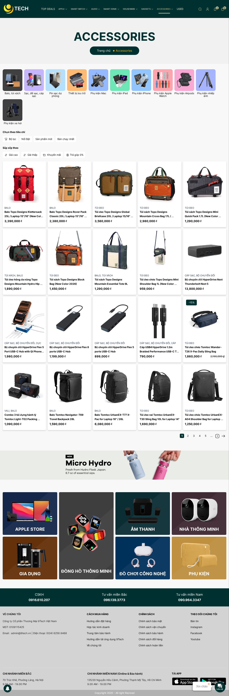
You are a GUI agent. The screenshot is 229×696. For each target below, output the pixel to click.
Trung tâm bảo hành (98, 633)
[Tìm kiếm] (200, 9)
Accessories (163, 9)
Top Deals (48, 8)
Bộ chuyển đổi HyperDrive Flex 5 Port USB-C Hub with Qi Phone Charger (24, 351)
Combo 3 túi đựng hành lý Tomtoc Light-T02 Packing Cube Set (21, 419)
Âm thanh (143, 529)
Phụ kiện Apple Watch (163, 94)
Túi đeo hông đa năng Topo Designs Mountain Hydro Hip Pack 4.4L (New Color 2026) (22, 284)
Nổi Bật (25, 138)
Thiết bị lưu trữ (77, 93)
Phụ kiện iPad (120, 93)
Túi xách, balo (13, 275)
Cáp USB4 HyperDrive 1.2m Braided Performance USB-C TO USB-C (159, 351)
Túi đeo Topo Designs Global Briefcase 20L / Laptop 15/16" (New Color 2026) (113, 216)
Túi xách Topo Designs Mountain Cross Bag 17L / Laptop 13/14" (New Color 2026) (159, 216)
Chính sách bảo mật (150, 621)
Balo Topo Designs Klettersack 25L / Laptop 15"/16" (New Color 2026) (24, 216)
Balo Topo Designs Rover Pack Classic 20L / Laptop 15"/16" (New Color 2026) (68, 216)
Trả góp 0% (76, 154)
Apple (62, 9)
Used (180, 8)
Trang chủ (103, 50)
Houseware (129, 9)
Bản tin (195, 621)
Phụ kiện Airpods (184, 93)
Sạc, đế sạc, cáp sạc (34, 94)
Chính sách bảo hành (151, 633)
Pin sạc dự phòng (55, 94)
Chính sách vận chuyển (152, 627)
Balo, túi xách (12, 93)
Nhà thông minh (199, 529)
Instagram (196, 627)
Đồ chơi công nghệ (143, 573)
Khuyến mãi (54, 154)
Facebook (196, 633)
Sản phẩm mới (43, 138)
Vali (7, 410)
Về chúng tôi (94, 645)
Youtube (195, 639)
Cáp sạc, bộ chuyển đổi (200, 275)
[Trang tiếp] (217, 436)
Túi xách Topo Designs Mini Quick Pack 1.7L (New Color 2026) (202, 216)
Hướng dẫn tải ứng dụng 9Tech (105, 639)
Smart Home (110, 9)
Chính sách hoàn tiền (151, 645)
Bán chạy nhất (65, 138)
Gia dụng (30, 573)
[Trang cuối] (223, 436)
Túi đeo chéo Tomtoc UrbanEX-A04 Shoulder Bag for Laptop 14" (204, 419)
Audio (94, 9)
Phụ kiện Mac (98, 93)
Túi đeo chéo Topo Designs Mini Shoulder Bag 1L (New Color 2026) (159, 284)
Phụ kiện (199, 573)
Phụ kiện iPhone (141, 93)
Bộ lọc (12, 138)
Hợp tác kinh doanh (98, 627)
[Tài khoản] (207, 9)
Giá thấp (32, 154)
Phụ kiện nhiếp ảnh (205, 94)
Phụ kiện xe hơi (12, 123)
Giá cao (13, 154)
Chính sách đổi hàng (150, 639)
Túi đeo (99, 207)
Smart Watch (78, 9)
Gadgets (146, 9)
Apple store (30, 529)
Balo (7, 207)
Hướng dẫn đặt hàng (99, 621)
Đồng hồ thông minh (86, 571)
